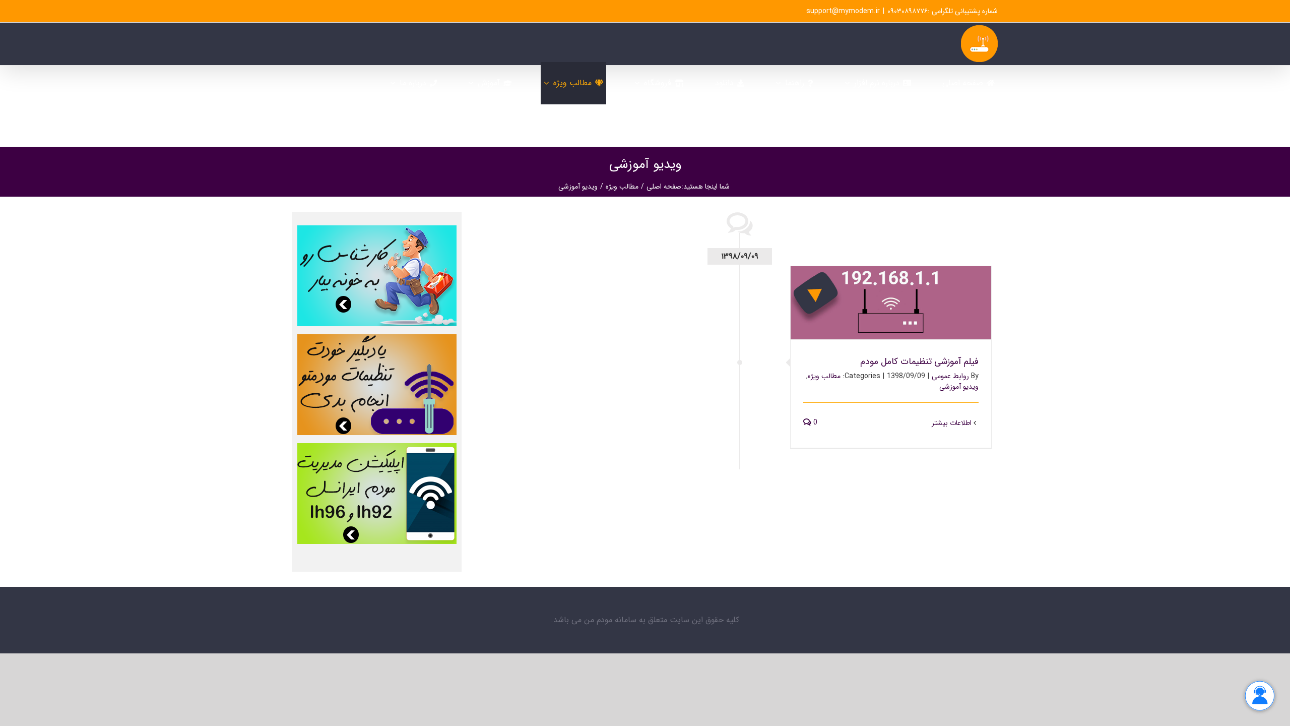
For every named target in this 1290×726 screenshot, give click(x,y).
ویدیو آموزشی (959, 386)
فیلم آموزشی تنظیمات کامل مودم (891, 295)
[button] (864, 125)
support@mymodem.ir (843, 11)
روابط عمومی (950, 376)
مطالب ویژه (824, 376)
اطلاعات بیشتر (953, 423)
